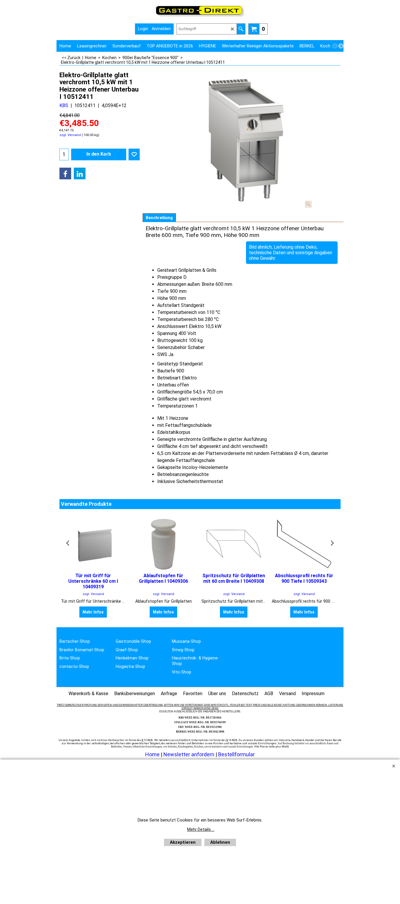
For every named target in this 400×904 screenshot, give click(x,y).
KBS (63, 105)
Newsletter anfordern (189, 754)
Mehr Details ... (200, 829)
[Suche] (241, 29)
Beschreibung (159, 217)
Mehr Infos (93, 612)
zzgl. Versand (70, 135)
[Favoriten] (134, 154)
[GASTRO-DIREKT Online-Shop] (200, 16)
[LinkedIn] (80, 173)
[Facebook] (65, 173)
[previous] (335, 46)
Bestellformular (236, 754)
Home (152, 754)
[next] (340, 46)
